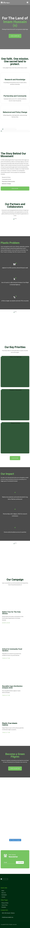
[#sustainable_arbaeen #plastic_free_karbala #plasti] (15, 793)
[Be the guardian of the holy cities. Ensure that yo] (15, 803)
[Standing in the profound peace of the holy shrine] (15, 823)
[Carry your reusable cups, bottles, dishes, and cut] (15, 788)
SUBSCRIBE (20, 862)
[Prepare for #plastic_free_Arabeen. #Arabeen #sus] (15, 797)
